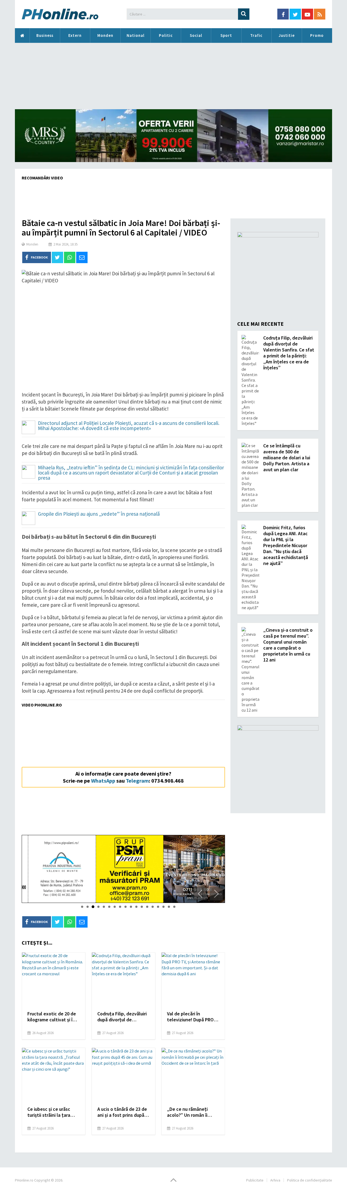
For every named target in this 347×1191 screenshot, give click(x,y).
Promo (317, 35)
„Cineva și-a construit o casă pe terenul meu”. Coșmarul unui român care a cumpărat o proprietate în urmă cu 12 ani (288, 645)
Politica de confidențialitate (309, 1180)
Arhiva (275, 1180)
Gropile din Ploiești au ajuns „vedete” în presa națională (99, 514)
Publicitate (255, 1180)
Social (196, 35)
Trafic (256, 35)
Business (44, 35)
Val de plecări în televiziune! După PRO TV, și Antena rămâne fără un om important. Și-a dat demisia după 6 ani (191, 1017)
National (135, 35)
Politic (166, 35)
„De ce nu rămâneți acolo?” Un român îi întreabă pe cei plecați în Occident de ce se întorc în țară (191, 1112)
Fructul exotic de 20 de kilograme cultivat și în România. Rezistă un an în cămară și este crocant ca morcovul (51, 1017)
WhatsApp (103, 780)
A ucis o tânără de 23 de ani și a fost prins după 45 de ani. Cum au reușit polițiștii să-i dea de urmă (122, 1112)
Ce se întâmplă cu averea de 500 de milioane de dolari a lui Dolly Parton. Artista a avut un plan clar (286, 458)
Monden (105, 35)
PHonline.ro (22, 35)
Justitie (287, 35)
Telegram (137, 780)
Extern (75, 35)
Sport (226, 35)
